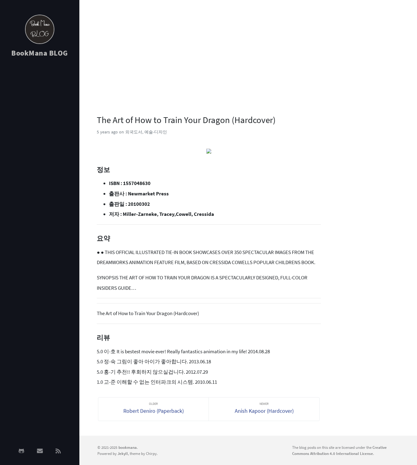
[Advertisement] (39, 159)
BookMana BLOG (39, 53)
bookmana (127, 447)
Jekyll (123, 453)
